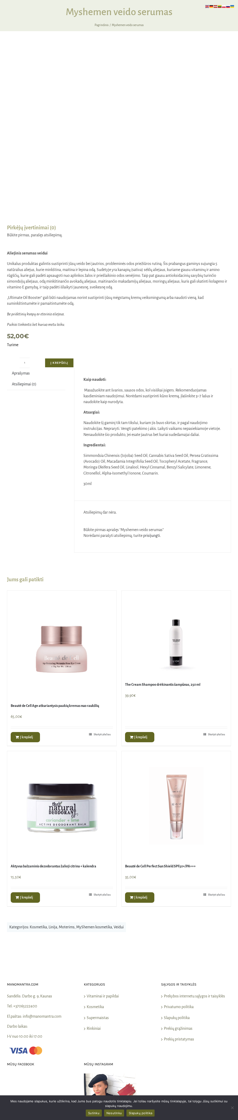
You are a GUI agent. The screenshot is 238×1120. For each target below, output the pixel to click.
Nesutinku (114, 1113)
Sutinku (93, 1113)
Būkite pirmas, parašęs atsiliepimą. (35, 235)
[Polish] (224, 6)
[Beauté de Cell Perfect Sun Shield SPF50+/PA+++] (176, 805)
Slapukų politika (177, 1018)
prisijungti (151, 536)
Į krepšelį (59, 362)
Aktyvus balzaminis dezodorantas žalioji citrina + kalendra (53, 866)
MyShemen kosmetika (94, 927)
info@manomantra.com (42, 1016)
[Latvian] (216, 6)
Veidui (119, 927)
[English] (207, 6)
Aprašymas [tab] (21, 373)
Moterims (67, 927)
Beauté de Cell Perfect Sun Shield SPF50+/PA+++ (160, 866)
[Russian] (228, 6)
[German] (211, 6)
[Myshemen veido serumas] (119, 133)
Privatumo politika (179, 1007)
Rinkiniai (94, 1028)
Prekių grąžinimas (178, 1028)
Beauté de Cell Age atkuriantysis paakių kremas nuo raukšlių (55, 706)
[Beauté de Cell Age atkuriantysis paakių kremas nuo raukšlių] (61, 645)
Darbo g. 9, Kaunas (37, 996)
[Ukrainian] (232, 6)
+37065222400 (25, 1006)
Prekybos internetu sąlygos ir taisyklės (194, 996)
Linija (53, 927)
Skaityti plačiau (102, 734)
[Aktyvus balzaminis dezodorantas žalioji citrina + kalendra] (61, 805)
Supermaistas (98, 1018)
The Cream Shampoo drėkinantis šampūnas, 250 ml (162, 684)
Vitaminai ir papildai (103, 996)
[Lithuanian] (220, 6)
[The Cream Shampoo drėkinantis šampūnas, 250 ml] (176, 635)
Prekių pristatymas (179, 1039)
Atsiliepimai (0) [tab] (24, 384)
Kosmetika (38, 927)
